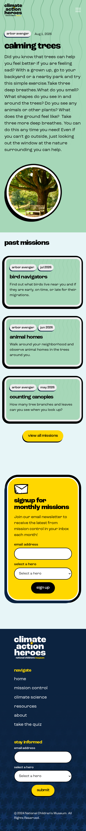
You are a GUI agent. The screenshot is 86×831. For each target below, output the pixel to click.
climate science (30, 697)
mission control (31, 688)
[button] (77, 10)
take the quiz (28, 724)
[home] (13, 10)
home (20, 679)
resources (25, 706)
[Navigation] (30, 647)
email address (26, 544)
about (20, 715)
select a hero (25, 564)
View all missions (43, 436)
